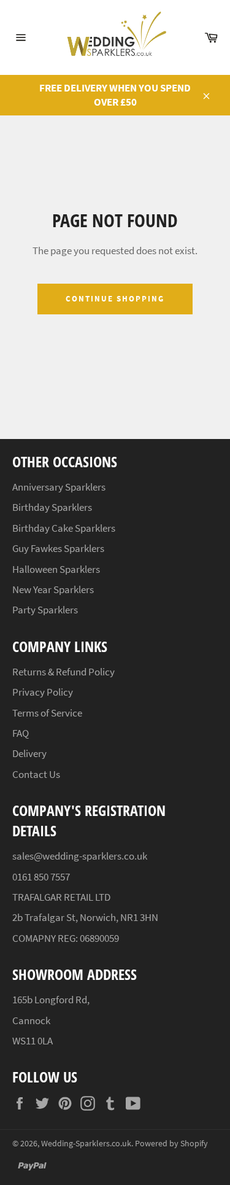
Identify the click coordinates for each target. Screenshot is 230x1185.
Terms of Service (47, 713)
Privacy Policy (42, 692)
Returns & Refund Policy (63, 671)
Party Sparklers (45, 609)
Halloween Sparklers (56, 569)
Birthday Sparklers (52, 507)
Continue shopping (115, 298)
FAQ (20, 733)
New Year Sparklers (53, 589)
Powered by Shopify (171, 1143)
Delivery (29, 753)
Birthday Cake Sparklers (63, 528)
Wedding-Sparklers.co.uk (86, 1143)
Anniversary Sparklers (58, 487)
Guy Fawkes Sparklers (58, 548)
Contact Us (36, 774)
